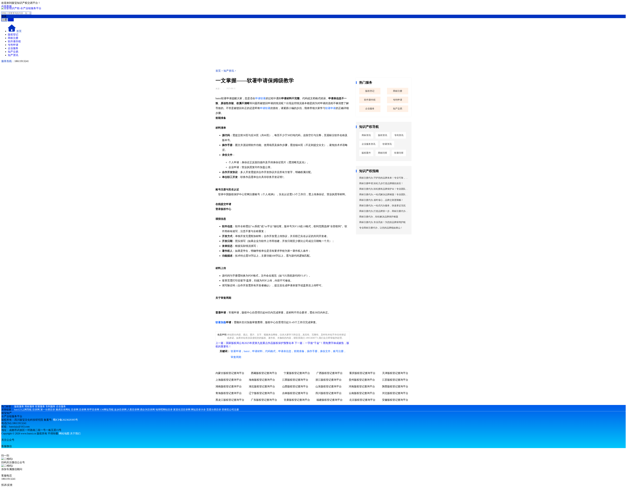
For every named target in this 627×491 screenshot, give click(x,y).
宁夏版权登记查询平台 (297, 373)
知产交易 (13, 51)
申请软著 (260, 98)
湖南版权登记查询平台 (229, 386)
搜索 (4, 16)
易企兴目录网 (147, 409)
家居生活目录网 (181, 409)
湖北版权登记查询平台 (262, 386)
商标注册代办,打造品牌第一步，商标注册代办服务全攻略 (383, 212)
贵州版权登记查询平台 (362, 379)
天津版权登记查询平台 (395, 373)
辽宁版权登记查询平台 (262, 393)
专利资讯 (398, 135)
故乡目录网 (120, 409)
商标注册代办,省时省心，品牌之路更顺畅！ (381, 200)
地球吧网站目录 (164, 409)
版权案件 (366, 153)
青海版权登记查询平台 (229, 393)
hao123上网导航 (23, 409)
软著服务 (40, 406)
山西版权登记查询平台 (295, 386)
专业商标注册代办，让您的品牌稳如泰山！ (381, 228)
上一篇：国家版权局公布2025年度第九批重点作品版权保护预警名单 (255, 343)
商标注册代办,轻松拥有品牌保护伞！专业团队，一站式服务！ (383, 190)
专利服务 (50, 406)
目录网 (36, 409)
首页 (19, 31)
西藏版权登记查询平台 (264, 373)
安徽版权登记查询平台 (395, 399)
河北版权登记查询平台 (395, 393)
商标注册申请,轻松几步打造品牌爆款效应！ (381, 183)
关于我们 (75, 433)
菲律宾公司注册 (230, 409)
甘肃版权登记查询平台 (297, 399)
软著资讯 (387, 144)
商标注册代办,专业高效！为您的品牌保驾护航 (382, 222)
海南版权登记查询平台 (262, 379)
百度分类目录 (213, 409)
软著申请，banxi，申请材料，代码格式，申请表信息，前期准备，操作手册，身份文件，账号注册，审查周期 (288, 354)
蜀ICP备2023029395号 (65, 419)
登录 (10, 19)
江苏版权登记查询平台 (395, 379)
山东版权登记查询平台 (328, 386)
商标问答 (382, 153)
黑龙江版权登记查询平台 (230, 399)
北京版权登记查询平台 (362, 399)
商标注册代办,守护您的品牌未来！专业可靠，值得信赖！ (383, 179)
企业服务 (13, 48)
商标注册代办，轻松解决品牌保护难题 (378, 216)
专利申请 (13, 44)
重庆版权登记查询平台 (362, 373)
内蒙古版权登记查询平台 (230, 373)
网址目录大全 (198, 409)
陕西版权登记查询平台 (395, 386)
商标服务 (29, 406)
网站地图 (64, 433)
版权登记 (13, 34)
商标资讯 (366, 135)
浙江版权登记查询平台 (328, 379)
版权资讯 (382, 135)
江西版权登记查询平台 (295, 379)
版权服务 (19, 406)
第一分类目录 (47, 409)
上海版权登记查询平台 (229, 379)
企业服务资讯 (368, 144)
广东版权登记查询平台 (264, 399)
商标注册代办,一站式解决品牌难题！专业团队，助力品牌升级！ (383, 195)
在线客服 (6, 6)
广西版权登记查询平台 (329, 373)
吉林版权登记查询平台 (295, 393)
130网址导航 (107, 409)
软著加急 (221, 322)
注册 (4, 19)
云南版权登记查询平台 (362, 393)
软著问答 (398, 153)
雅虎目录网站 (63, 409)
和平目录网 (93, 409)
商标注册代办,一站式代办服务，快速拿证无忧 (382, 205)
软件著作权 (14, 41)
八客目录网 (133, 409)
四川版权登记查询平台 (328, 393)
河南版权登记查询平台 (362, 386)
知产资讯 (13, 55)
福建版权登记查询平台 (329, 399)
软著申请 (330, 108)
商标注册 (13, 38)
